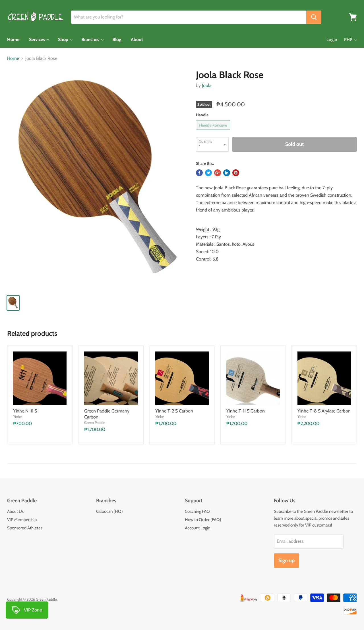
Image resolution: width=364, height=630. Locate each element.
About (137, 39)
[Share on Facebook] (199, 172)
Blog (116, 39)
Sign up (286, 560)
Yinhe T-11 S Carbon (245, 411)
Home (13, 39)
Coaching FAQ (197, 511)
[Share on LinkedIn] (226, 172)
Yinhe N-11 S (25, 411)
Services (37, 39)
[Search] (313, 17)
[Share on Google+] (217, 172)
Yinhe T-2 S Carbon (174, 411)
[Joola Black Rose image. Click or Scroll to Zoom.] (97, 179)
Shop (63, 39)
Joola (207, 85)
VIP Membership (22, 519)
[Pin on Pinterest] (235, 172)
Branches (90, 39)
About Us (15, 511)
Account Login (197, 528)
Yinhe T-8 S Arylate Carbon (324, 411)
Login (331, 39)
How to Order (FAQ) (203, 519)
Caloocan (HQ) (109, 511)
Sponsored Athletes (24, 528)
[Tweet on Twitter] (208, 172)
